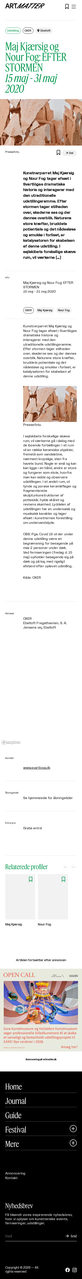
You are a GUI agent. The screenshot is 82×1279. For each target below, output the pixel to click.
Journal (15, 1100)
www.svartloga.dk (36, 768)
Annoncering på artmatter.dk (41, 1059)
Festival (15, 1129)
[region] (41, 693)
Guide (13, 1115)
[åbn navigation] (74, 6)
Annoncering (15, 1173)
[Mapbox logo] (11, 742)
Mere (12, 1143)
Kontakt (11, 1178)
